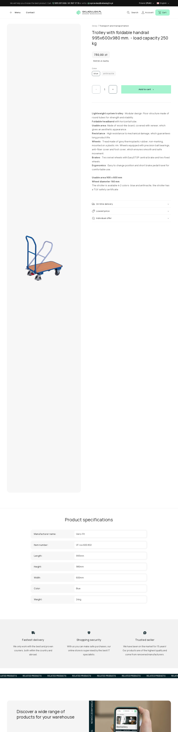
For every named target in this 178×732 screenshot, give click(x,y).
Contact (30, 12)
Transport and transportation (114, 25)
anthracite (108, 73)
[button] (14, 12)
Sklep (94, 25)
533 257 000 (60, 3)
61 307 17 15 (73, 3)
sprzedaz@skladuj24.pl (101, 3)
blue (96, 73)
